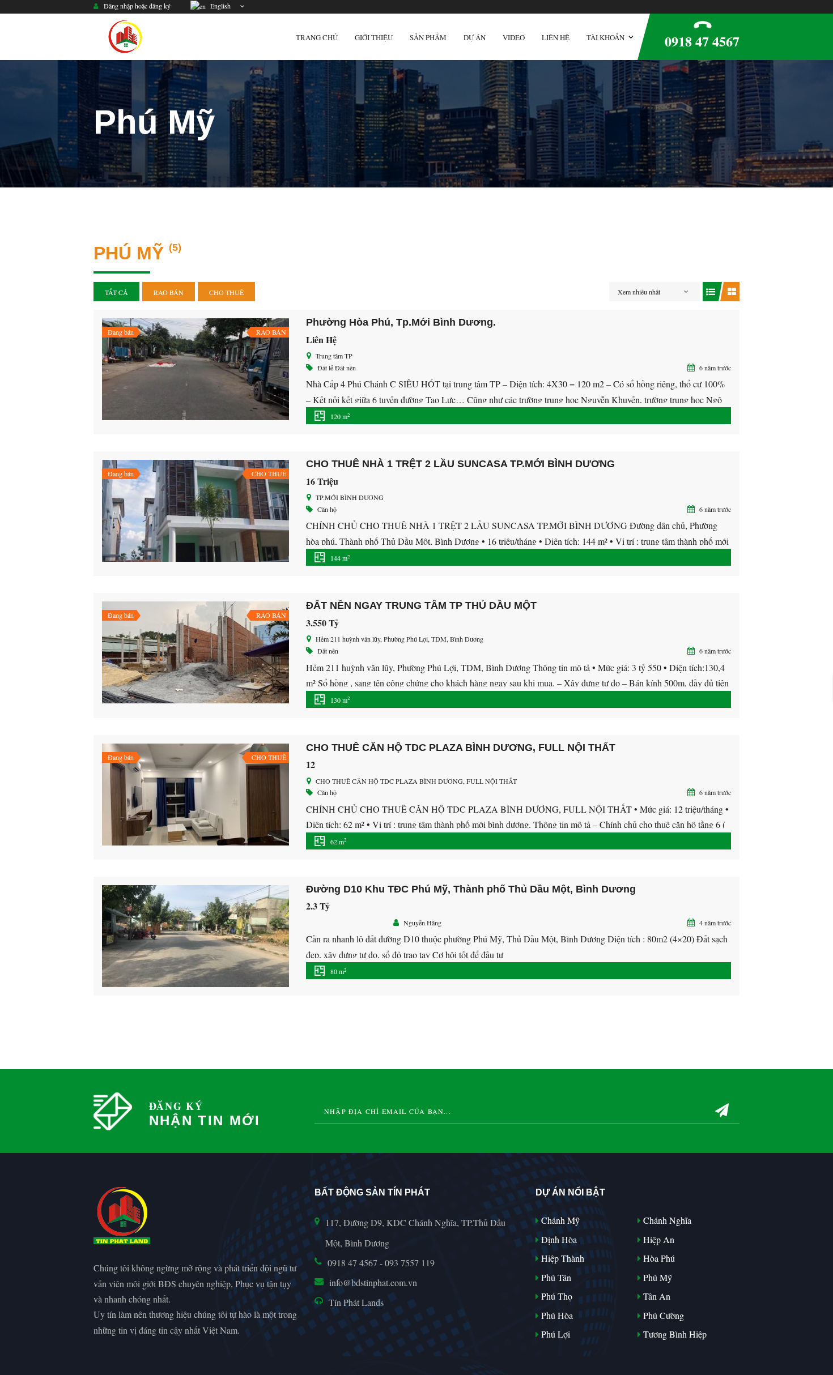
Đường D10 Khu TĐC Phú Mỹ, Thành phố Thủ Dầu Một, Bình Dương (471, 889)
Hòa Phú (658, 1258)
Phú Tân (555, 1277)
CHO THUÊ (226, 292)
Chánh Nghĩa (666, 1220)
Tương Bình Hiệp (674, 1334)
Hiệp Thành (561, 1258)
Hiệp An (657, 1239)
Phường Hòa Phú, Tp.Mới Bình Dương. (401, 322)
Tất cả (116, 292)
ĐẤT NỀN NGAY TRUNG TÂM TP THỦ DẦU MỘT (421, 605)
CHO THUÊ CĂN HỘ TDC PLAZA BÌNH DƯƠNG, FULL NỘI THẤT (460, 747)
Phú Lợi (554, 1334)
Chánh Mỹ (559, 1220)
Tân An (655, 1296)
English (219, 5)
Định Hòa (558, 1239)
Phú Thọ (555, 1296)
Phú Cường (662, 1315)
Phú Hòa (556, 1315)
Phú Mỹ (656, 1277)
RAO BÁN (169, 292)
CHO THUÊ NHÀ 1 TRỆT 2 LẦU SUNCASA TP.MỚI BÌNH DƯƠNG (460, 463)
